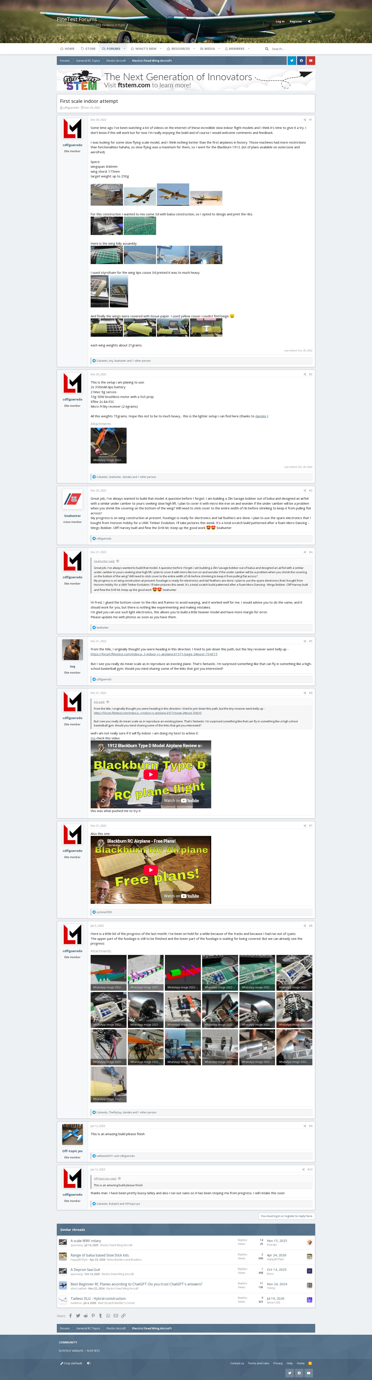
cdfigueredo (71, 108)
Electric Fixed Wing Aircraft (116, 1245)
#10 (310, 1169)
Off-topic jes (72, 1151)
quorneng (77, 1245)
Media (210, 48)
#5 (310, 641)
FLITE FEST (93, 1351)
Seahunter (72, 515)
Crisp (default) (72, 1363)
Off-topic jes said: (105, 1178)
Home (69, 48)
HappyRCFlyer (79, 1259)
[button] (124, 48)
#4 (310, 552)
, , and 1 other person (123, 361)
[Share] (305, 119)
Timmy (271, 1288)
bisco (270, 1273)
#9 (310, 1126)
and (115, 1156)
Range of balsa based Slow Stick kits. (100, 1255)
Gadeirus (76, 1303)
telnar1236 (273, 1302)
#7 (310, 826)
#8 (310, 926)
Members (237, 48)
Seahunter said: (104, 561)
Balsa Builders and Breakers (124, 1259)
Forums (113, 48)
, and (118, 1204)
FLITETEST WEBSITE (71, 1351)
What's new (146, 48)
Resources (181, 48)
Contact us (237, 1363)
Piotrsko (272, 1245)
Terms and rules (258, 1363)
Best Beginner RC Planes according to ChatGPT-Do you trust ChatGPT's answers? (136, 1284)
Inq (72, 666)
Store (90, 48)
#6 (310, 693)
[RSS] (310, 1363)
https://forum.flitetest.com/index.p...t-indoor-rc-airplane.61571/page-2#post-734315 (154, 654)
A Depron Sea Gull (85, 1269)
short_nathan (79, 1288)
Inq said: (99, 702)
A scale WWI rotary (86, 1240)
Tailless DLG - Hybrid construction (98, 1298)
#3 (310, 490)
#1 (310, 120)
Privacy (278, 1363)
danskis (260, 416)
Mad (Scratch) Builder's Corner (116, 1303)
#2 (310, 374)
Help (290, 1363)
